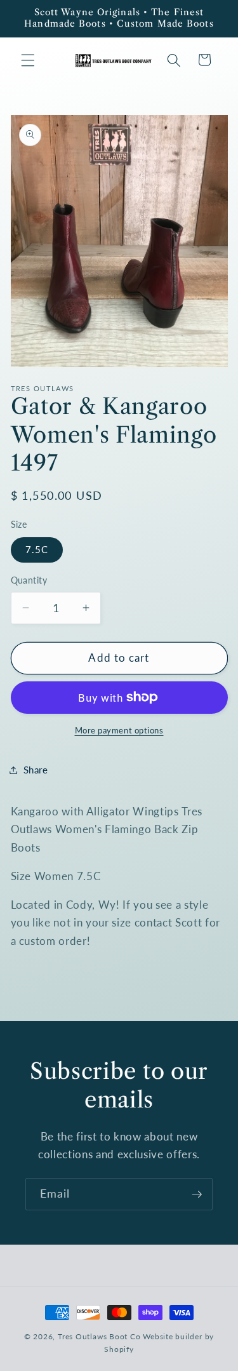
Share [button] (35, 769)
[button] (28, 59)
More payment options (119, 730)
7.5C (36, 549)
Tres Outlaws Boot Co (99, 1336)
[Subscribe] (197, 1194)
